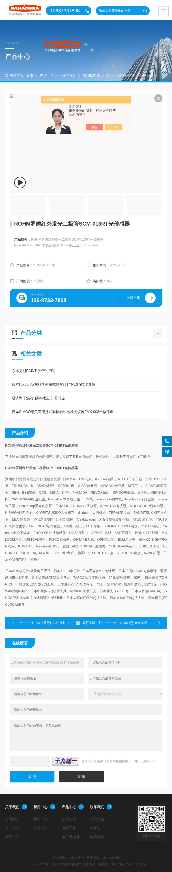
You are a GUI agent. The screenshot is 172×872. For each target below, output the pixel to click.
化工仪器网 (76, 857)
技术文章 (40, 828)
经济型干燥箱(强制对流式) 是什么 (38, 398)
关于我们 (12, 807)
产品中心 (46, 76)
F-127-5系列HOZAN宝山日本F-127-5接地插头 (66, 623)
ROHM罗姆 (91, 76)
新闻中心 (40, 807)
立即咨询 (133, 298)
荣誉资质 (12, 837)
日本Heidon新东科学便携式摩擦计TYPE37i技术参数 (53, 384)
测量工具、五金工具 (74, 828)
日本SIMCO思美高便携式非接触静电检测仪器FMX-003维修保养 (63, 412)
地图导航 (97, 837)
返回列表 (89, 623)
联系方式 (97, 828)
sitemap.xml (111, 857)
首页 (30, 76)
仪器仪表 (69, 819)
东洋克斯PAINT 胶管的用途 (34, 371)
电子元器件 (67, 76)
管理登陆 (92, 857)
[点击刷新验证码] (65, 761)
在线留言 (97, 819)
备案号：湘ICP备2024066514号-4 (123, 864)
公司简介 (12, 819)
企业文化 (12, 828)
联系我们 (97, 807)
